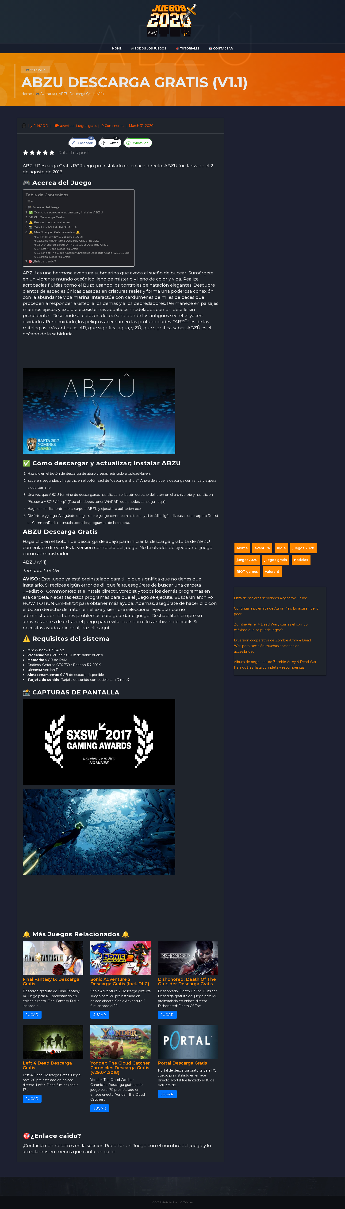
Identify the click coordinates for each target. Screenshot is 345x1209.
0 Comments (112, 126)
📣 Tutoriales (187, 48)
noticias (301, 560)
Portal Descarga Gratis (55, 256)
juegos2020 (247, 560)
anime (242, 548)
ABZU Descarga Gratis (47, 217)
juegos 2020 (303, 548)
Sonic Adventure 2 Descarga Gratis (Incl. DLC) (70, 240)
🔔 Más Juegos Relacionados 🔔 (54, 232)
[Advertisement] (120, 352)
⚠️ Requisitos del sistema (49, 222)
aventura (67, 126)
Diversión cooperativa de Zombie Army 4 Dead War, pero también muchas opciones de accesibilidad (272, 646)
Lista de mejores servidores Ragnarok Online (270, 598)
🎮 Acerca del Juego (44, 207)
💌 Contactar (221, 48)
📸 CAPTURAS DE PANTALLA (53, 227)
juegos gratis (86, 126)
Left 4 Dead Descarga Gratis (59, 248)
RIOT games (247, 571)
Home (117, 48)
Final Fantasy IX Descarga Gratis (61, 236)
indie (281, 548)
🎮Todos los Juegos (148, 48)
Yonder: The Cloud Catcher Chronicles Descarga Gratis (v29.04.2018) (85, 252)
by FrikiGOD (37, 126)
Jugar (32, 1015)
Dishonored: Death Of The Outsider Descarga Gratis (74, 244)
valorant (272, 571)
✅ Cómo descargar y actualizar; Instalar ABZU (66, 212)
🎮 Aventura (35, 69)
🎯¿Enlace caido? (42, 261)
